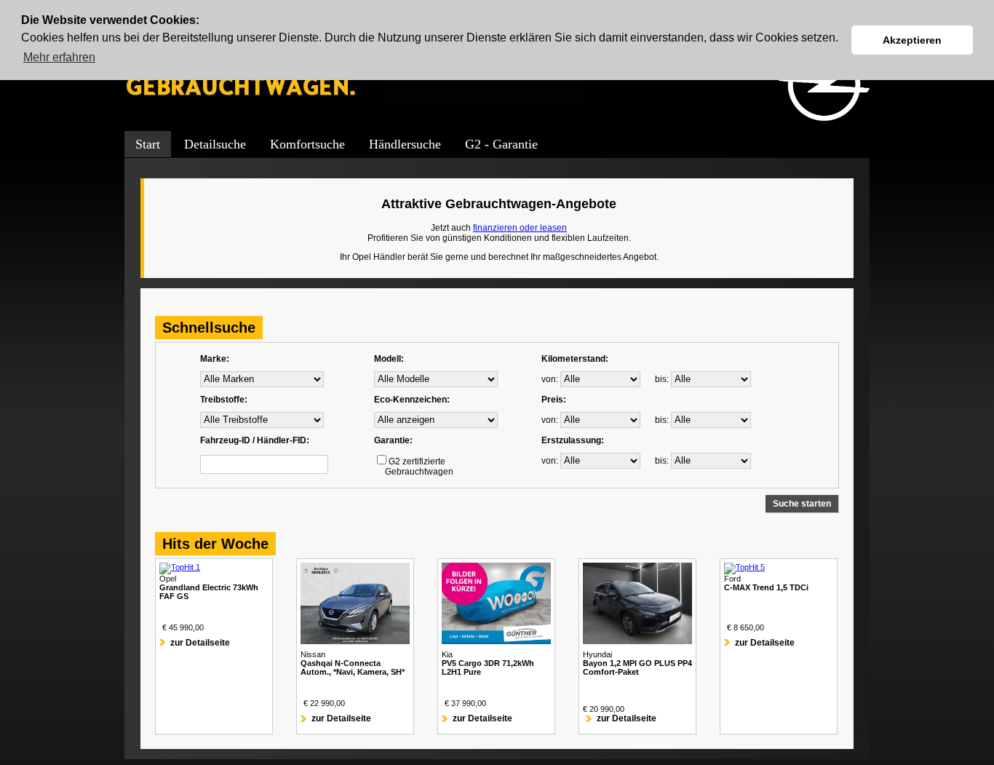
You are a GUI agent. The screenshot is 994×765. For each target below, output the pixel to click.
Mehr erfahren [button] (59, 57)
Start (147, 144)
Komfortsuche (307, 144)
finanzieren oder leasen (520, 228)
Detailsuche (215, 144)
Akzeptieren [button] (912, 40)
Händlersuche (405, 144)
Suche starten (802, 504)
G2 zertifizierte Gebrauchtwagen (413, 466)
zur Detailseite (200, 643)
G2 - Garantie (501, 144)
